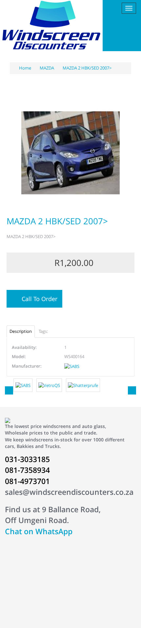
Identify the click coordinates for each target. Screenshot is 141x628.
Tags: (43, 331)
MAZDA (47, 68)
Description (21, 331)
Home (24, 68)
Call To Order (37, 299)
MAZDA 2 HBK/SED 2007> (87, 68)
